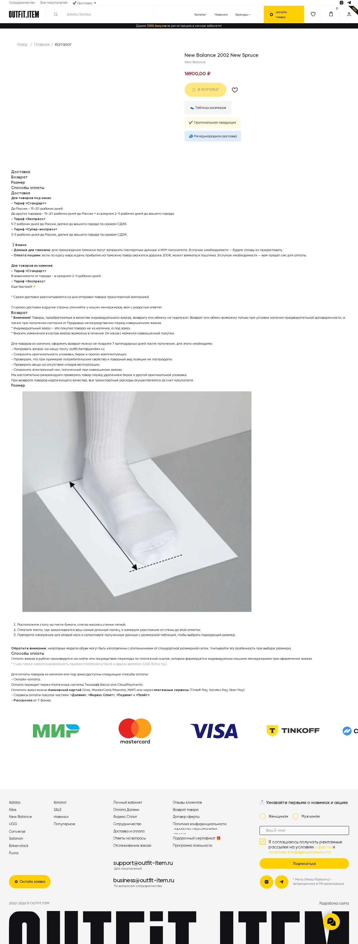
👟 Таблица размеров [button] (208, 108)
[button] (286, 14)
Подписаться (304, 864)
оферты (323, 847)
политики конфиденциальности (299, 852)
